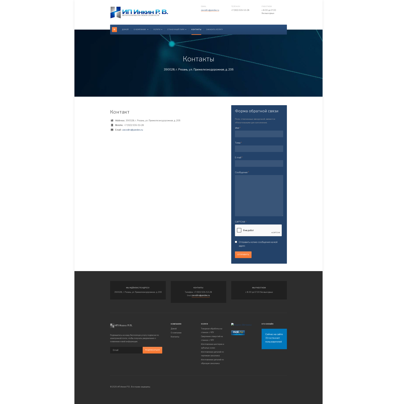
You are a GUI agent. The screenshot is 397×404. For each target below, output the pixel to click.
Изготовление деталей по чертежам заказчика (212, 354)
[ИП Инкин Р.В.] (139, 12)
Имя (237, 128)
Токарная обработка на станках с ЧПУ (211, 330)
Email (203, 6)
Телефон (235, 6)
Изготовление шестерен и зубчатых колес (212, 346)
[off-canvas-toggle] (114, 29)
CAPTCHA (240, 221)
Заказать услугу (214, 30)
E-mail (238, 157)
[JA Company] (121, 325)
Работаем (267, 6)
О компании (140, 30)
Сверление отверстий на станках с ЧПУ (212, 338)
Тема (238, 142)
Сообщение (242, 172)
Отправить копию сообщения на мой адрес (258, 244)
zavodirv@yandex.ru (210, 10)
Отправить (243, 255)
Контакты (196, 30)
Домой (125, 30)
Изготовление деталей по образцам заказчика (212, 361)
